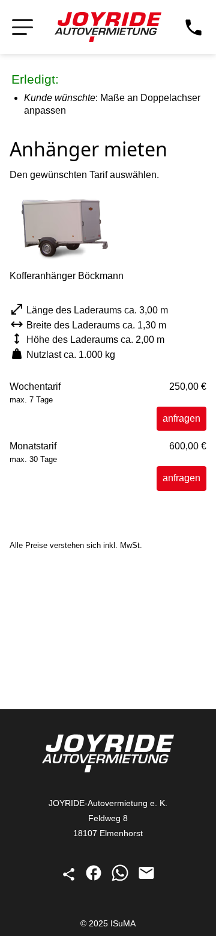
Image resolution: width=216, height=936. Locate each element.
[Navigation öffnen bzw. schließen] (22, 27)
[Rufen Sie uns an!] (193, 27)
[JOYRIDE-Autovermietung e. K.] (108, 27)
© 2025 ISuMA (108, 923)
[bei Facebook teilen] (95, 879)
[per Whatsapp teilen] (121, 879)
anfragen (181, 418)
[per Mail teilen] (146, 879)
